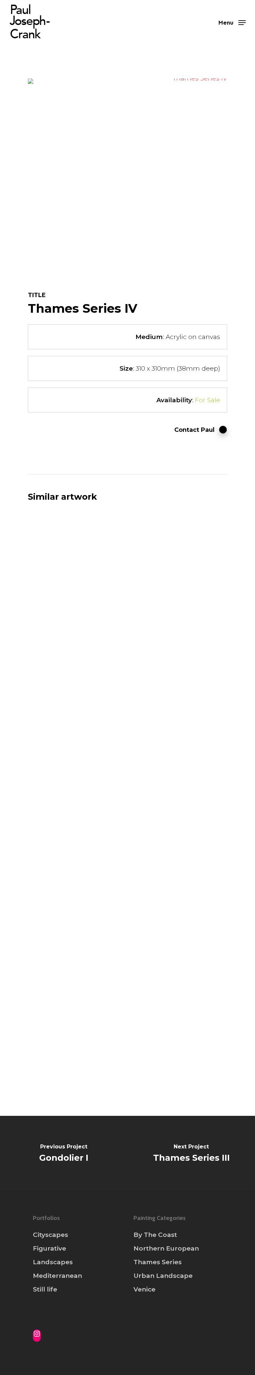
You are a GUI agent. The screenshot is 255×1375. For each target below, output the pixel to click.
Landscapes (53, 1262)
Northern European (166, 1248)
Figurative (49, 1248)
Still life (45, 1289)
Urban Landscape (163, 1276)
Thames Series (157, 1262)
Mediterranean (57, 1276)
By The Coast (155, 1235)
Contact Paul (194, 429)
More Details (76, 538)
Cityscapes (50, 1235)
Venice (144, 1289)
